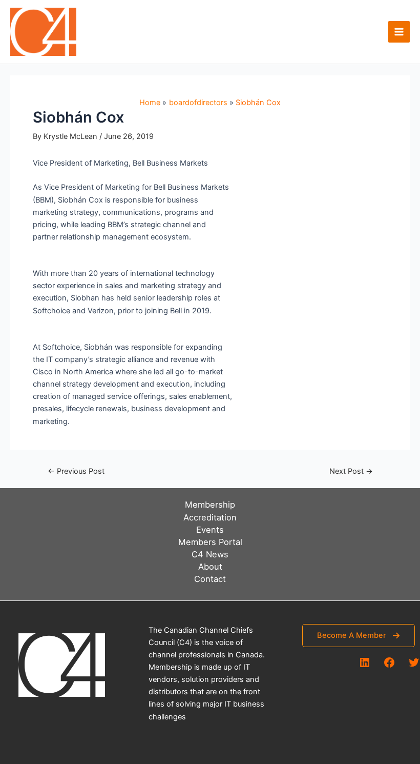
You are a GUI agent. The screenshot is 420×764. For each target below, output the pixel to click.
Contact (210, 579)
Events (210, 530)
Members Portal (210, 542)
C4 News (210, 554)
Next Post (351, 471)
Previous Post (76, 471)
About (210, 566)
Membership (210, 504)
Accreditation (210, 517)
